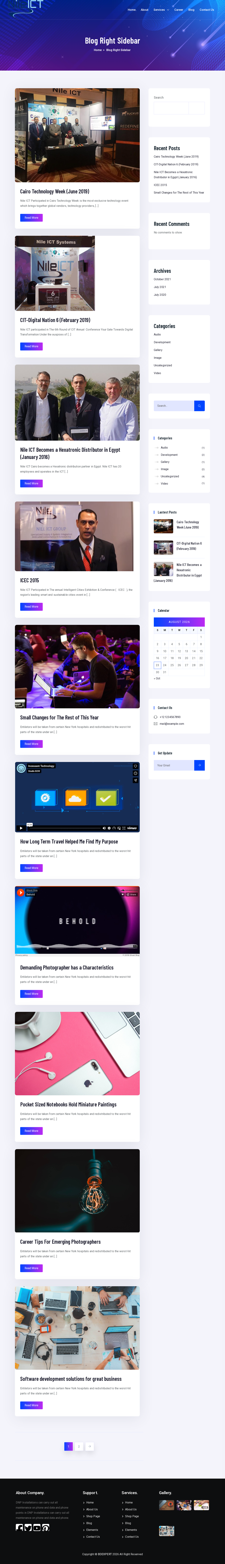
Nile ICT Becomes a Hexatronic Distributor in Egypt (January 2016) (178, 572)
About (144, 9)
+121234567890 (170, 717)
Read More (31, 217)
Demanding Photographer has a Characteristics (67, 967)
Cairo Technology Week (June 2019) (54, 191)
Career (178, 9)
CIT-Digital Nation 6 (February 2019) (55, 319)
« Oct (157, 678)
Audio (157, 334)
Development (162, 342)
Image (158, 357)
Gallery (158, 350)
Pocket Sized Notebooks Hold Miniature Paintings (68, 1104)
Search (159, 97)
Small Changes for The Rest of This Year (59, 717)
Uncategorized (163, 365)
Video (157, 373)
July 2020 (160, 294)
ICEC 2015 (29, 580)
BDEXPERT (105, 1554)
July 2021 (160, 287)
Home (132, 9)
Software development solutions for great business (71, 1378)
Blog (191, 9)
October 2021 (162, 279)
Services (159, 9)
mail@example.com (172, 723)
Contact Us (207, 9)
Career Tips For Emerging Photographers (60, 1241)
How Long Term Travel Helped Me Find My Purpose (69, 841)
